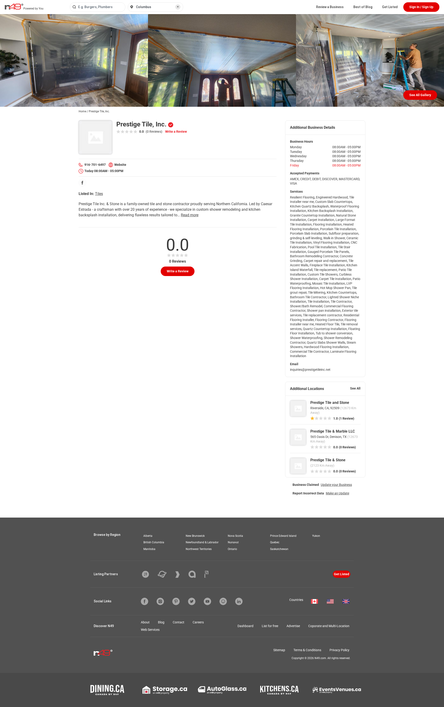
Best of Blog (362, 7)
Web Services (150, 630)
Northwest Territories (199, 549)
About (145, 622)
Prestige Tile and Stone (329, 402)
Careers (198, 622)
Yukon (316, 535)
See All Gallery (420, 95)
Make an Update (337, 493)
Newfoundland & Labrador (202, 542)
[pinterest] (176, 601)
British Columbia (153, 542)
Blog (161, 622)
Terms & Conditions (307, 650)
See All (355, 388)
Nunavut (233, 542)
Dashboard (245, 626)
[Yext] (149, 574)
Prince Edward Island (283, 535)
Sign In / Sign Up (421, 7)
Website (120, 165)
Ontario (232, 549)
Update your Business (336, 485)
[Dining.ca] (107, 690)
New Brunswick (195, 535)
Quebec (274, 542)
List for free (270, 626)
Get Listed (390, 7)
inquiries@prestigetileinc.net (310, 369)
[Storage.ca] (165, 690)
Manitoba (149, 549)
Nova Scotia (235, 535)
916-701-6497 (95, 165)
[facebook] (82, 182)
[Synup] (181, 574)
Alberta (147, 535)
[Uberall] (165, 574)
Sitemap (279, 650)
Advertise (293, 626)
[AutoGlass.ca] (222, 690)
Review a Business (330, 7)
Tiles (99, 194)
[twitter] (191, 601)
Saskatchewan (279, 549)
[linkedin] (239, 601)
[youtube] (207, 601)
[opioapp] (223, 601)
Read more (189, 215)
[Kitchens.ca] (279, 690)
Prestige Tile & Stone (327, 460)
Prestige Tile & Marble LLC (332, 431)
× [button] (178, 7)
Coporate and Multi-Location (328, 626)
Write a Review (176, 131)
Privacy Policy (339, 650)
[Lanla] (196, 574)
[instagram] (160, 601)
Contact (178, 622)
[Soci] (206, 574)
